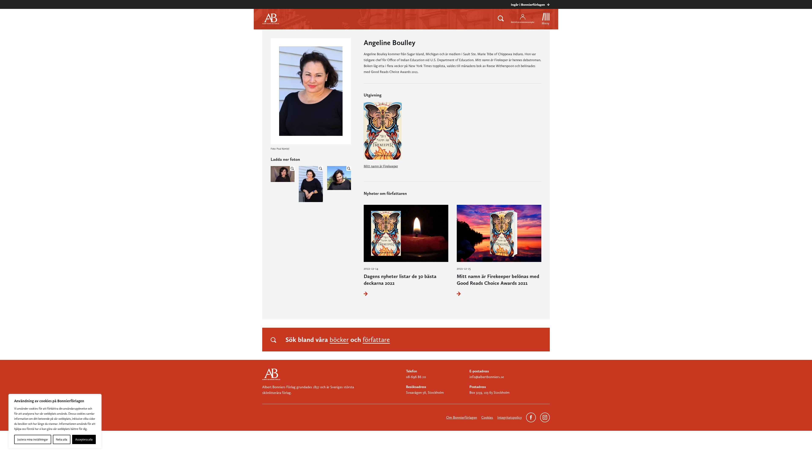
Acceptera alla (84, 439)
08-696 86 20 (416, 377)
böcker (339, 340)
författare (376, 340)
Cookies (487, 417)
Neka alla (61, 439)
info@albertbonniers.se (486, 377)
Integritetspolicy (509, 417)
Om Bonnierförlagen (461, 417)
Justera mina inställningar (32, 439)
